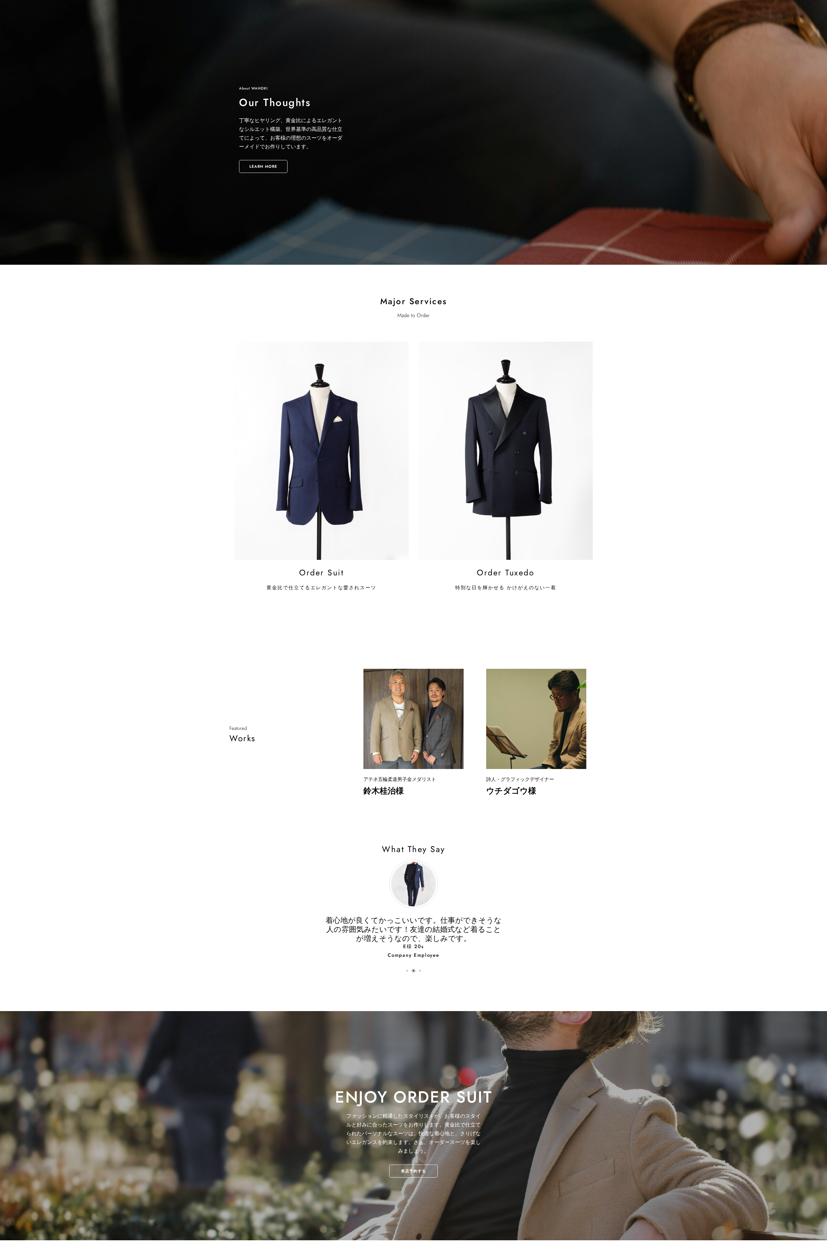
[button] (407, 979)
